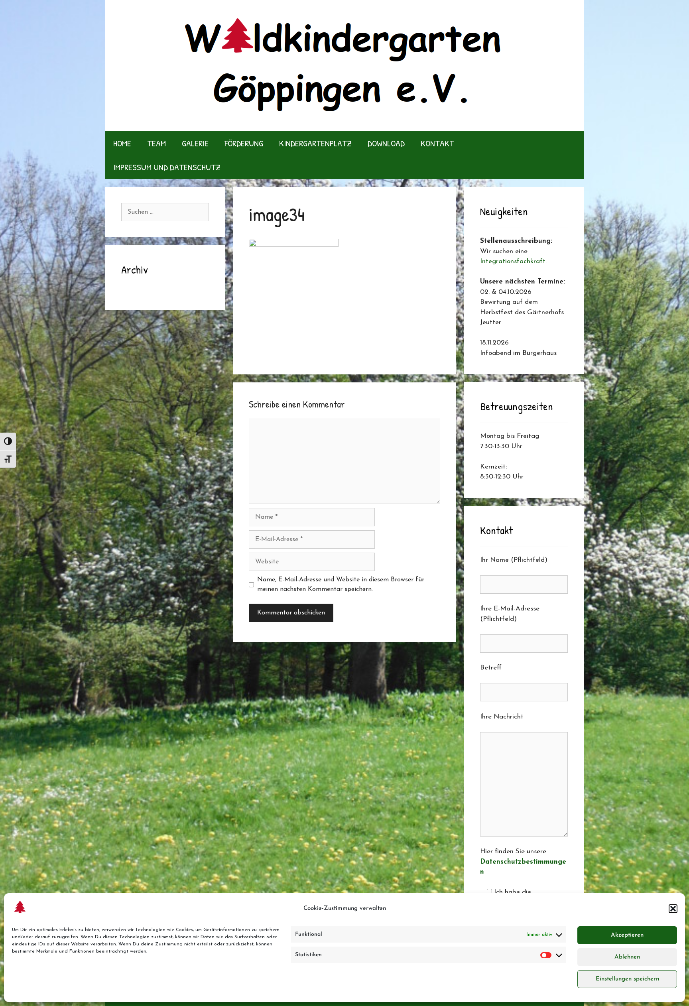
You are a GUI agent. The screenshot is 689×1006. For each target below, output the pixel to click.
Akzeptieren (627, 935)
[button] (673, 909)
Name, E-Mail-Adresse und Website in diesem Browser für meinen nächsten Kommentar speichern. (340, 585)
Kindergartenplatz (315, 143)
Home (122, 143)
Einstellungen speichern (627, 979)
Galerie (195, 143)
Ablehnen (627, 957)
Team (156, 143)
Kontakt (437, 143)
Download (386, 143)
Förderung (243, 143)
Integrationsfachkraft (512, 261)
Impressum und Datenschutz (166, 167)
